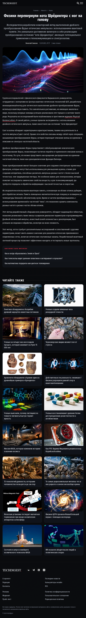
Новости (43, 10)
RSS (46, 586)
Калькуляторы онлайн (53, 582)
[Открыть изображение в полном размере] (43, 70)
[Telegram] (33, 570)
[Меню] (81, 3)
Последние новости (52, 579)
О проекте (6, 579)
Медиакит (6, 595)
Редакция (6, 582)
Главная (35, 10)
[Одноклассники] (39, 570)
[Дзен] (44, 570)
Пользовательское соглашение (57, 595)
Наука (51, 10)
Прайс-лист (7, 599)
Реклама (6, 592)
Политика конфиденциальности (57, 592)
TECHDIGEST (10, 3)
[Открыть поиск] (77, 3)
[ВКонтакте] (28, 570)
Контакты (6, 586)
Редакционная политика (54, 599)
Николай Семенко (32, 43)
